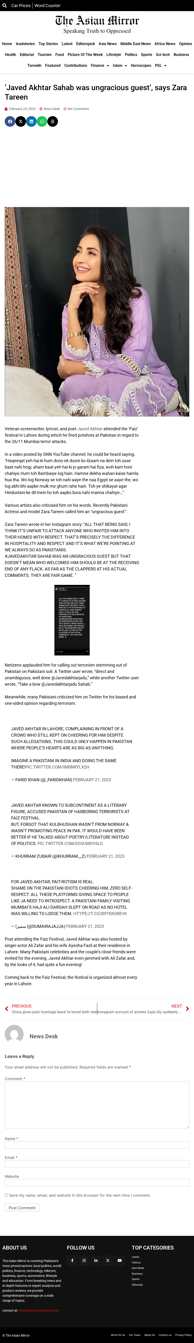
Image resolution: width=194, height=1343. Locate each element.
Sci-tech (163, 54)
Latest (67, 44)
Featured (53, 65)
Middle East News (135, 44)
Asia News (108, 44)
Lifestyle (113, 54)
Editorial (27, 54)
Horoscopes (141, 65)
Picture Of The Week (85, 54)
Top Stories (48, 44)
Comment (15, 1079)
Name (11, 1138)
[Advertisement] (97, 167)
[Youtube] (119, 1260)
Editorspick (85, 44)
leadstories (25, 44)
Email (11, 1157)
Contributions (75, 65)
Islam (117, 65)
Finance (97, 65)
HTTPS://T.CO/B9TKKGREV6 (100, 913)
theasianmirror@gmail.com (39, 1310)
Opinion (185, 44)
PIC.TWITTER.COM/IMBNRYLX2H (57, 766)
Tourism (45, 54)
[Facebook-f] (72, 1260)
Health (10, 54)
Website (12, 1176)
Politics (131, 54)
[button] (10, 121)
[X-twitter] (107, 1260)
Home (7, 44)
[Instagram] (84, 1260)
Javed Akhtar (89, 428)
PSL (158, 65)
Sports (146, 54)
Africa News (164, 44)
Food (59, 54)
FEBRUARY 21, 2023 (92, 779)
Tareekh (34, 65)
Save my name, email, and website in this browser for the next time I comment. (80, 1195)
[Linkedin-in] (96, 1260)
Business (181, 54)
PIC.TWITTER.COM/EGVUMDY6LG (70, 843)
